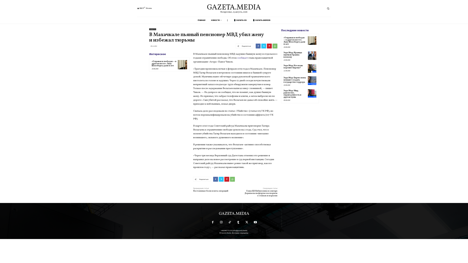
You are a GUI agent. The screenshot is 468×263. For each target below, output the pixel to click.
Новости (153, 29)
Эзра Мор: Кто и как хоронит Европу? (293, 66)
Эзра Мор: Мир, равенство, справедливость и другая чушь (292, 94)
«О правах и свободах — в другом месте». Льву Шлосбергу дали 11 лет (164, 63)
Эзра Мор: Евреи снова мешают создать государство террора (294, 79)
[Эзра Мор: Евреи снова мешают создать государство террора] (312, 80)
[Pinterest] (269, 46)
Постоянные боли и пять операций (210, 191)
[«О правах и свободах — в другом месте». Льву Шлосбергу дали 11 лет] (182, 64)
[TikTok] (229, 222)
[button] (328, 8)
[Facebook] (258, 46)
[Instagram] (221, 222)
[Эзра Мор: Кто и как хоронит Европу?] (312, 68)
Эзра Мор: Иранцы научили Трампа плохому (292, 54)
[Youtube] (255, 222)
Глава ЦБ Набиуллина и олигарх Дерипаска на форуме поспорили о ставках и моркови (261, 193)
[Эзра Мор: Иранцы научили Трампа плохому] (312, 55)
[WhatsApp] (275, 46)
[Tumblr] (238, 222)
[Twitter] (263, 46)
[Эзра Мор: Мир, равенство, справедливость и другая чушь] (312, 93)
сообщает (243, 58)
